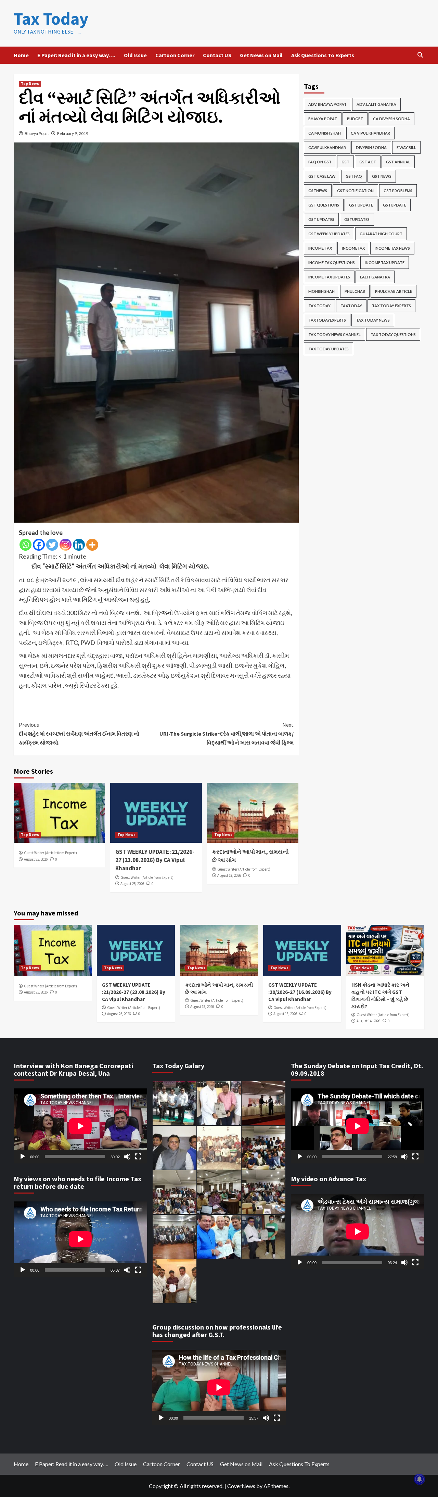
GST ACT (367, 162)
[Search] (420, 55)
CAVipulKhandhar (327, 147)
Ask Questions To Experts (322, 55)
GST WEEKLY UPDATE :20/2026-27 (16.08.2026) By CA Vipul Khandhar (300, 992)
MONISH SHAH (321, 291)
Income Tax (320, 248)
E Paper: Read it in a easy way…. (76, 55)
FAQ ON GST (320, 162)
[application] (80, 1125)
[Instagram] (66, 545)
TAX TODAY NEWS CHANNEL (334, 334)
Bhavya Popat (37, 133)
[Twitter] (52, 545)
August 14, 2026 (368, 1021)
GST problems (398, 190)
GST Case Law (322, 176)
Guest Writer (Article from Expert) (50, 852)
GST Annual (398, 162)
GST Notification (355, 190)
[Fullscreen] (138, 1156)
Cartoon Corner (174, 55)
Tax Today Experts (391, 305)
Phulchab (355, 291)
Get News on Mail (261, 55)
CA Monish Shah (324, 133)
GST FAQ (354, 176)
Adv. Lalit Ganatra (376, 104)
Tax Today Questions (393, 334)
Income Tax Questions (331, 262)
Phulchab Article (393, 291)
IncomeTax (353, 248)
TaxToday (351, 305)
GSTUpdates (357, 219)
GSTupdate (394, 205)
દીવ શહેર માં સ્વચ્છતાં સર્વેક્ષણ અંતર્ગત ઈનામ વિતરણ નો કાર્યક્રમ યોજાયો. (79, 733)
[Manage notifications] (419, 1479)
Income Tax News (392, 248)
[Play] (22, 1156)
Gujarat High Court (381, 234)
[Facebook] (39, 545)
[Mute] (127, 1156)
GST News (381, 176)
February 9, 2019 (72, 133)
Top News (30, 83)
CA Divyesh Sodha (391, 118)
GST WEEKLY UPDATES (329, 234)
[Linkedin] (79, 545)
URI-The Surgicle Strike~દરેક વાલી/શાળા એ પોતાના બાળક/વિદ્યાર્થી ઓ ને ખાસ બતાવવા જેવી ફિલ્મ (226, 733)
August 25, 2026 (36, 859)
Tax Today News (373, 320)
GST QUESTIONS (323, 205)
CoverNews (241, 1486)
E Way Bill (406, 147)
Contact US (217, 55)
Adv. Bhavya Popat (327, 104)
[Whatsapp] (25, 545)
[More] (92, 545)
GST (345, 162)
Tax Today (51, 18)
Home (21, 55)
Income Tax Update (384, 262)
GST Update (361, 205)
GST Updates (321, 219)
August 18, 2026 (229, 875)
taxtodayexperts (327, 320)
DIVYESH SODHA (371, 147)
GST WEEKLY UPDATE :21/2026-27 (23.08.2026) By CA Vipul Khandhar (154, 860)
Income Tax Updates (329, 277)
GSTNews (317, 190)
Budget (355, 118)
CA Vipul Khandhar (370, 133)
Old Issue (135, 55)
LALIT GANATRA (375, 277)
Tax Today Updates (328, 349)
